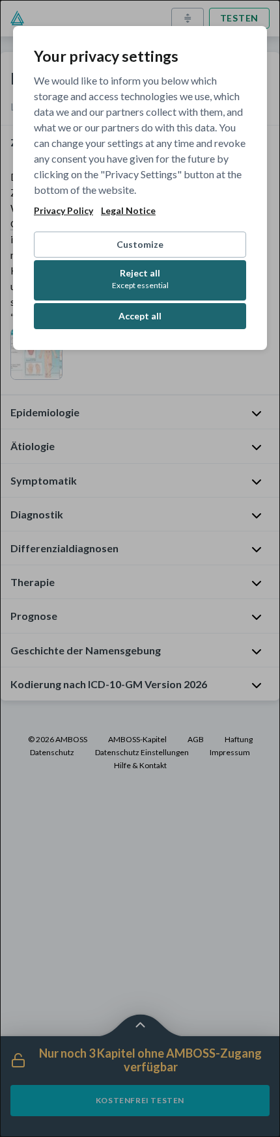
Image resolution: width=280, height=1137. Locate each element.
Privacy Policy (63, 211)
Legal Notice (128, 211)
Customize (140, 244)
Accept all (140, 315)
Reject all (140, 278)
